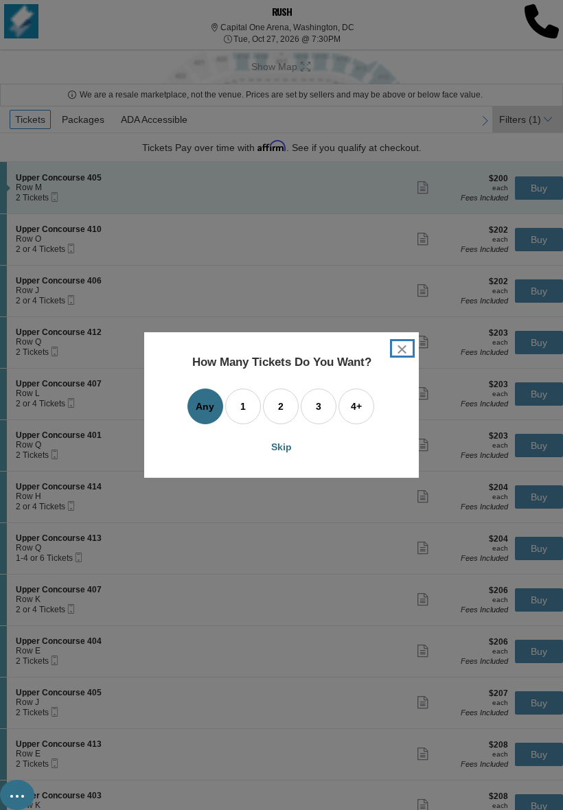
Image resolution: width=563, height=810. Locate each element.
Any (205, 406)
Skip (281, 446)
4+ (356, 406)
